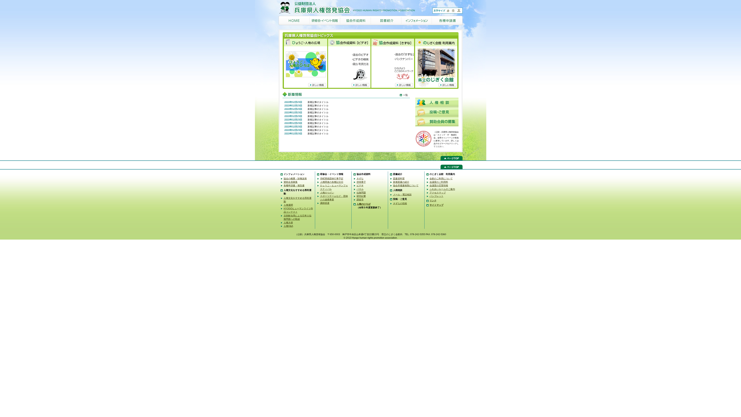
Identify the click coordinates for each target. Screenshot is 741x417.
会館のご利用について (441, 178)
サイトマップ (436, 205)
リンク (433, 200)
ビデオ (360, 185)
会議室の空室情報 (439, 185)
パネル (360, 189)
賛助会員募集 (291, 182)
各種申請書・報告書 (294, 185)
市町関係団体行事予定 (331, 178)
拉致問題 (361, 192)
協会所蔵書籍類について (406, 185)
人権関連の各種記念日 (331, 182)
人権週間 (288, 205)
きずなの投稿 (400, 203)
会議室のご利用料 (439, 182)
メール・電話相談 (402, 194)
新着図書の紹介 (401, 182)
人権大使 (288, 222)
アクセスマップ (438, 192)
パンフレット (436, 196)
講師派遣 (324, 203)
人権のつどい (327, 192)
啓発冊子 (361, 182)
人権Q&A (288, 226)
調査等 (360, 199)
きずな (360, 178)
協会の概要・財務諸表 (295, 178)
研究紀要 (361, 196)
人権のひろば (363, 204)
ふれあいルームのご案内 (442, 189)
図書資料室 (399, 178)
